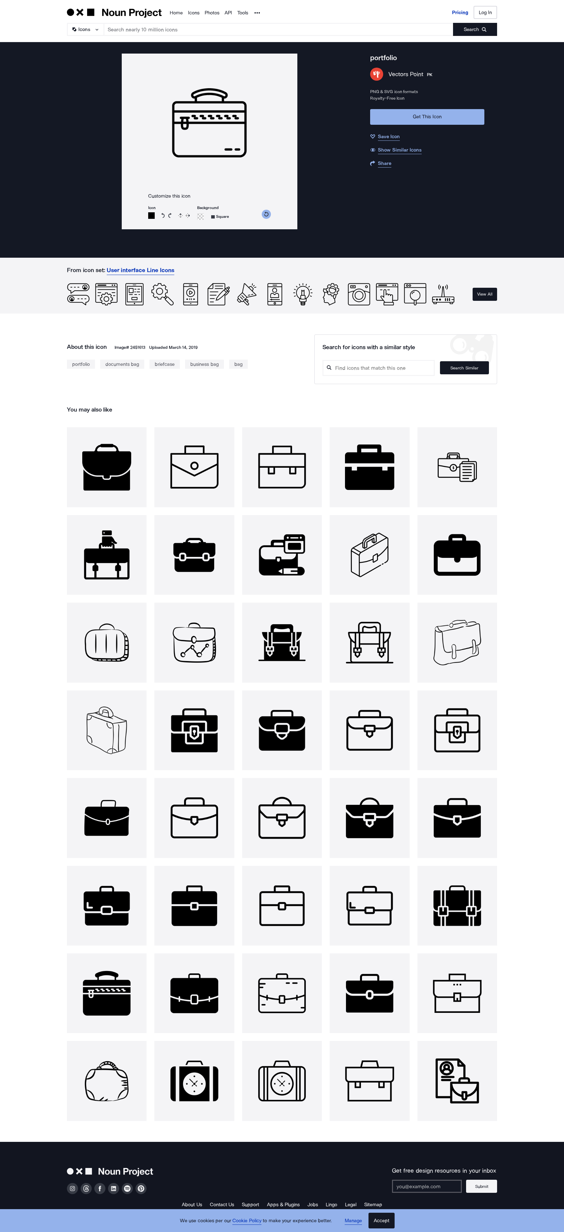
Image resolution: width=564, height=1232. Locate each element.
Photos (212, 13)
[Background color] (200, 216)
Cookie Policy (246, 1221)
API (228, 13)
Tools (242, 13)
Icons (193, 13)
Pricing (460, 12)
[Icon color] (151, 215)
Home (176, 13)
